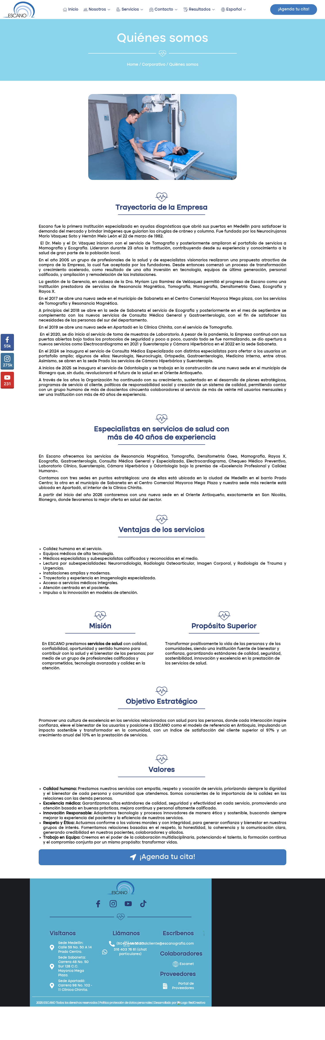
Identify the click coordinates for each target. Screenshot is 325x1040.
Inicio (73, 10)
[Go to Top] (318, 1033)
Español (234, 10)
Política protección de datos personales (125, 1002)
